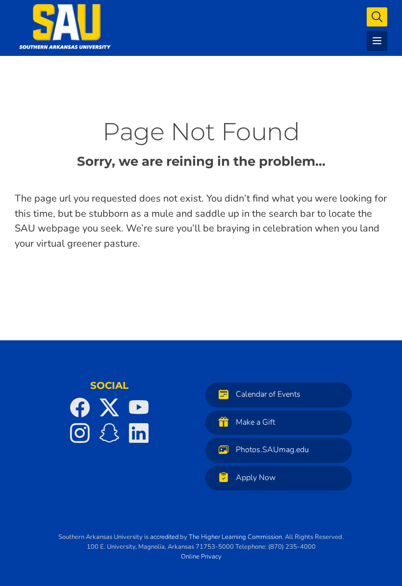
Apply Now (256, 477)
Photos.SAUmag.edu (272, 449)
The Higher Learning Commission (235, 537)
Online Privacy (201, 556)
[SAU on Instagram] (80, 433)
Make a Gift (255, 422)
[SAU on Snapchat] (109, 433)
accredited (164, 537)
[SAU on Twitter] (109, 407)
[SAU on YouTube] (138, 407)
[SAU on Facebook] (80, 407)
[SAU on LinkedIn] (138, 433)
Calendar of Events (268, 394)
